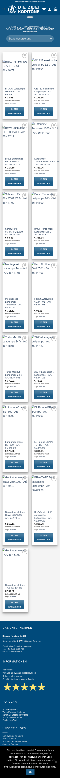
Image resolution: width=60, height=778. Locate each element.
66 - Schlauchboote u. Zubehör (28, 28)
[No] (56, 763)
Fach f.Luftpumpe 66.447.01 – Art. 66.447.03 (43, 302)
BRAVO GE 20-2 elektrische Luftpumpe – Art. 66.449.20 (43, 516)
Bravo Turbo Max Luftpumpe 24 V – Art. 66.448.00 (43, 232)
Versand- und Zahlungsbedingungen (19, 673)
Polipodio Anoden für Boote (14, 741)
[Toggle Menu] (30, 18)
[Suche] (3, 9)
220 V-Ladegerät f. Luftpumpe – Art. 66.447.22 (44, 375)
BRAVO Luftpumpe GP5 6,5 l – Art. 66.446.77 (15, 91)
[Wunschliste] (44, 9)
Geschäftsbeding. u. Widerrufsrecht (18, 679)
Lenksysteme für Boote (12, 736)
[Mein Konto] (49, 9)
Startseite (15, 27)
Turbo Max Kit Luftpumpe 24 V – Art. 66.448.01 (14, 375)
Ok (30, 772)
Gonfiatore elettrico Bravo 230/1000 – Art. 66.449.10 (15, 515)
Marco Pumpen (9, 738)
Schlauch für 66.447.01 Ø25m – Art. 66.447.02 (15, 232)
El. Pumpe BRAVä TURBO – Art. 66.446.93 (43, 445)
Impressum (7, 670)
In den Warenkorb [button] (14, 111)
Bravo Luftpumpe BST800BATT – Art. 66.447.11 (14, 162)
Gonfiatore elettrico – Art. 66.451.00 (15, 586)
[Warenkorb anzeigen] (56, 9)
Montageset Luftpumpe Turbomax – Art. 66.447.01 (13, 303)
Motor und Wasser (34, 27)
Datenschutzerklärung (12, 676)
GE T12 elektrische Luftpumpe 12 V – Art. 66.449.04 (44, 91)
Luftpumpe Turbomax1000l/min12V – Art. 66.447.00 (47, 162)
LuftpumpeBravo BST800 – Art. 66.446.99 (14, 445)
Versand (13, 103)
